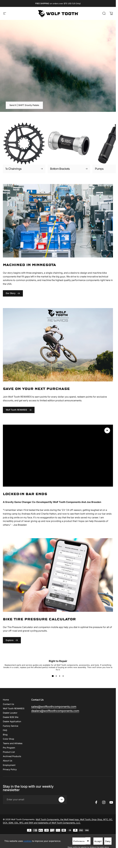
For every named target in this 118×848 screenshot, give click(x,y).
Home (6, 699)
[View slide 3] (59, 676)
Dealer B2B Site (10, 717)
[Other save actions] (88, 841)
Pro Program (9, 747)
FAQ (5, 730)
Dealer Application (12, 721)
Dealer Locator (10, 713)
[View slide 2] (56, 676)
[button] (107, 430)
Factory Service (10, 726)
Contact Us (8, 704)
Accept (98, 841)
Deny (108, 841)
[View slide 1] (53, 676)
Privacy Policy (10, 769)
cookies (27, 841)
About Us (7, 760)
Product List (9, 752)
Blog (5, 734)
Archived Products (12, 756)
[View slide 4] (63, 676)
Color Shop (8, 739)
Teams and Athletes (12, 743)
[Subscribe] (61, 799)
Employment (9, 765)
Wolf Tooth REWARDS (13, 708)
